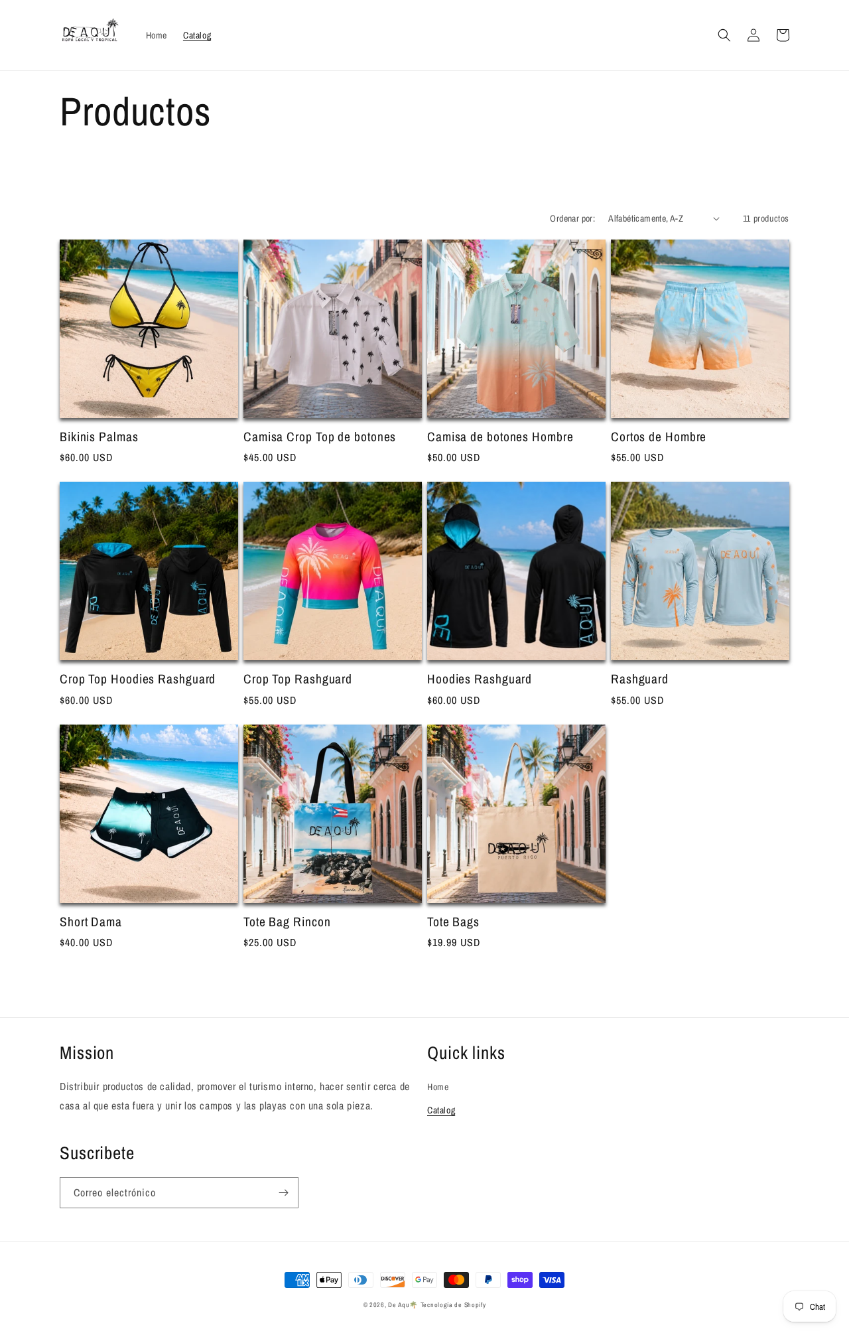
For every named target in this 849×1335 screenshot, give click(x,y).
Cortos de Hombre (658, 437)
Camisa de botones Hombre (500, 437)
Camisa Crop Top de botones (319, 437)
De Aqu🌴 (403, 1304)
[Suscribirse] (283, 1192)
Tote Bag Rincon (287, 922)
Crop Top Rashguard (297, 679)
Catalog (441, 1110)
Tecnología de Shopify (453, 1304)
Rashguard (640, 679)
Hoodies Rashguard (479, 679)
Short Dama (91, 922)
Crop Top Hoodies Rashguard (138, 679)
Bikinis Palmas (99, 437)
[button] (724, 35)
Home (437, 1087)
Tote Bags (453, 922)
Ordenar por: (572, 218)
